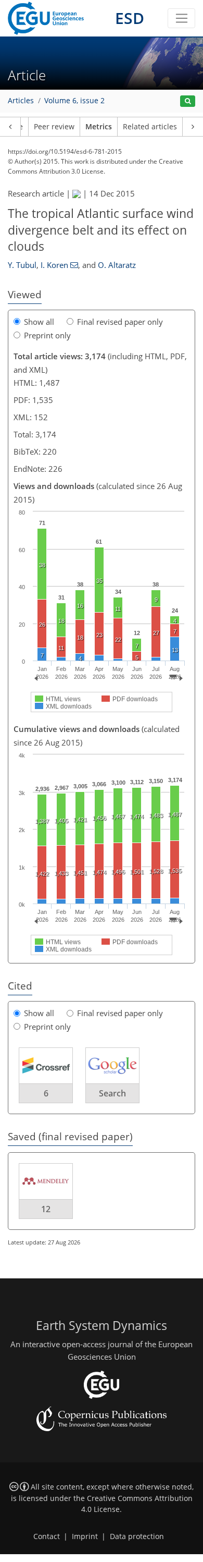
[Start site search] (187, 101)
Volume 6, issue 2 (74, 100)
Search (112, 1093)
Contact (46, 1536)
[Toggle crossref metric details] (45, 1065)
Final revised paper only (120, 321)
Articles (21, 100)
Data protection (137, 1536)
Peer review (54, 126)
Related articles (150, 126)
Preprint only (47, 335)
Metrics (98, 126)
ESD (129, 18)
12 (45, 1209)
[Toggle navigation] (181, 18)
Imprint (85, 1536)
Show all (39, 321)
